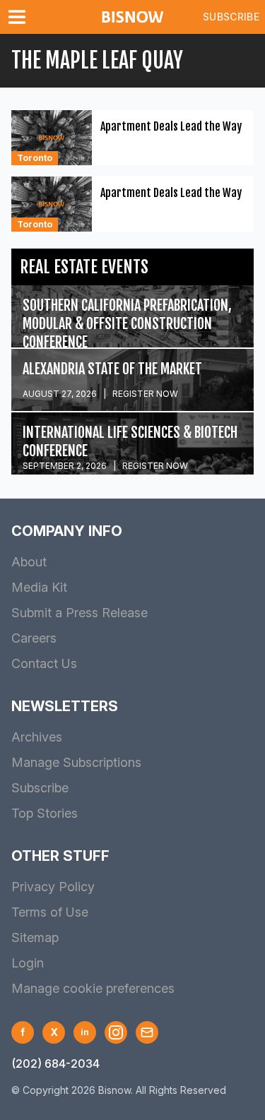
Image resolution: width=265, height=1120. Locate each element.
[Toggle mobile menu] (20, 17)
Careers (34, 638)
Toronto (34, 158)
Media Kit (39, 587)
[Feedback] (147, 1032)
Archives (36, 736)
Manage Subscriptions (76, 762)
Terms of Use (49, 912)
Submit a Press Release (79, 612)
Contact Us (44, 663)
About (29, 561)
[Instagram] (116, 1032)
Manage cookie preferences (93, 988)
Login (27, 962)
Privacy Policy (53, 886)
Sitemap (35, 937)
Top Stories (44, 813)
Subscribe (231, 17)
